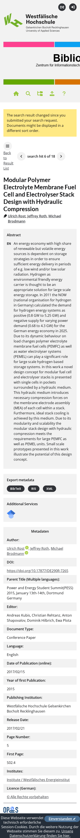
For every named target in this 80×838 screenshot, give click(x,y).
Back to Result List (8, 161)
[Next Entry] (61, 156)
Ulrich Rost (17, 216)
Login (73, 7)
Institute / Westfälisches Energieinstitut (38, 779)
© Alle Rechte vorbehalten (28, 797)
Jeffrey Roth (37, 216)
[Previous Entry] (21, 156)
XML (49, 489)
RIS (33, 489)
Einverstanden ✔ (62, 818)
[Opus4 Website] (10, 811)
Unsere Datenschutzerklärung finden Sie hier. (41, 833)
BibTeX (15, 489)
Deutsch (62, 7)
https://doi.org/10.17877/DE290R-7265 (37, 570)
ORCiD (27, 547)
